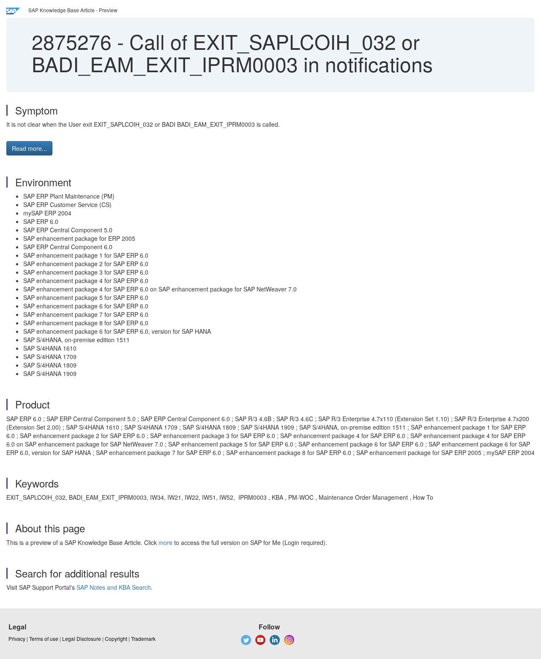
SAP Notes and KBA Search (114, 587)
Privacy (16, 638)
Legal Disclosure (81, 638)
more (165, 542)
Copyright (116, 638)
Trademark (143, 638)
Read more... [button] (29, 148)
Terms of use (43, 638)
